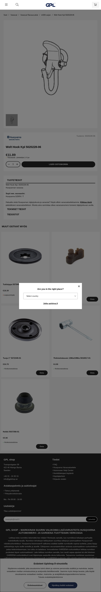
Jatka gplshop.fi (50, 303)
